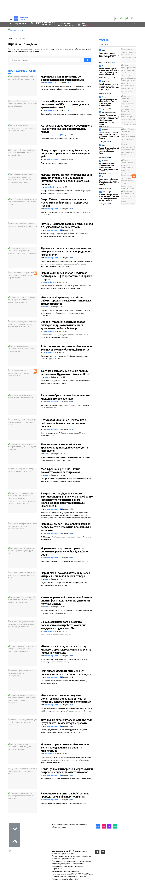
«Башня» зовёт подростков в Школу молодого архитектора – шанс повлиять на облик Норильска (66, 649)
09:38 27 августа (60, 110)
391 (65, 282)
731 (72, 509)
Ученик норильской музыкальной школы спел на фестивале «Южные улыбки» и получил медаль (67, 600)
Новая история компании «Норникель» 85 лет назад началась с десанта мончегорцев (65, 747)
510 (65, 631)
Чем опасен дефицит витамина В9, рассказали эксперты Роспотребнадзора (66, 672)
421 (72, 677)
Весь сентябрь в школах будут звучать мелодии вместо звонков (65, 397)
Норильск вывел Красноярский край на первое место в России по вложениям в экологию (66, 527)
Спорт (104, 145)
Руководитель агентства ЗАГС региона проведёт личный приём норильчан (65, 795)
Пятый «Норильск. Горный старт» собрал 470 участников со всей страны (67, 225)
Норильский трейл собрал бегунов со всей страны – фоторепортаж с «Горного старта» (66, 276)
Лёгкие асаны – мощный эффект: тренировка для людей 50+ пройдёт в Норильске (64, 447)
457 (63, 454)
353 (72, 159)
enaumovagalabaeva (51, 135)
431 (63, 307)
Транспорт (107, 192)
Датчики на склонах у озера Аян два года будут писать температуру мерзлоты (66, 721)
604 (65, 754)
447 (72, 230)
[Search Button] (2, 70)
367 (72, 429)
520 (65, 352)
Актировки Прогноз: (68, 24)
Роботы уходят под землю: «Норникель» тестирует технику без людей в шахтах (66, 348)
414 (63, 377)
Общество (106, 81)
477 (65, 187)
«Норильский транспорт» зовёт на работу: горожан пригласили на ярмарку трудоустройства (66, 300)
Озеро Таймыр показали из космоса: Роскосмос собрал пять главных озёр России (64, 202)
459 (72, 557)
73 (70, 110)
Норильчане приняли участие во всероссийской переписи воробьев (62, 78)
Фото (104, 176)
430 (72, 258)
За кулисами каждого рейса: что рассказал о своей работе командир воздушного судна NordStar (63, 625)
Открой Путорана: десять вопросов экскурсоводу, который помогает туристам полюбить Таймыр (63, 325)
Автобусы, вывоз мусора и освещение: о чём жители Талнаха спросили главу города (66, 128)
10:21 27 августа (60, 83)
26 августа (64, 135)
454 (63, 475)
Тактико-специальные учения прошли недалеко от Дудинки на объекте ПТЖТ (66, 372)
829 (72, 209)
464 (72, 401)
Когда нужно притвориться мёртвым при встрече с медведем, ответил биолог (67, 770)
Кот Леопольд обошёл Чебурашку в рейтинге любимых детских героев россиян (63, 423)
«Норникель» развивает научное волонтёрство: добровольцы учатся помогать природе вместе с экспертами (66, 698)
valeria (47, 307)
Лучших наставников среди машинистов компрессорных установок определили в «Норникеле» (66, 251)
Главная (10, 39)
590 (72, 775)
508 (72, 726)
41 (70, 83)
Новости (105, 50)
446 (63, 607)
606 (72, 705)
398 (72, 135)
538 (65, 331)
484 (72, 656)
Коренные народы (109, 112)
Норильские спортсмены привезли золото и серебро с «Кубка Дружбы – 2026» (64, 551)
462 (72, 799)
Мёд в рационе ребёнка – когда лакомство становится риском (60, 470)
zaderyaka (48, 83)
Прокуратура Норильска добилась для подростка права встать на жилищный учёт (65, 153)
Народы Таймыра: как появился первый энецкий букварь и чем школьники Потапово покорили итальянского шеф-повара (66, 179)
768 (72, 533)
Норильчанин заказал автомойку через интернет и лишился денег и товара (65, 574)
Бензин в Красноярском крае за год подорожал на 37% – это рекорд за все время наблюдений (65, 104)
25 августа (64, 509)
